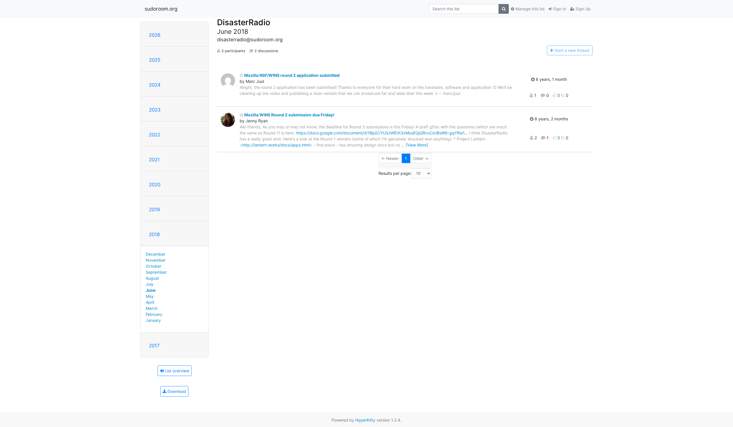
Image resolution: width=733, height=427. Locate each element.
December (155, 254)
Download (176, 391)
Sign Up (583, 8)
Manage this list (529, 8)
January (153, 320)
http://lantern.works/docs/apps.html (276, 144)
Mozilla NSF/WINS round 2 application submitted (291, 75)
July (149, 284)
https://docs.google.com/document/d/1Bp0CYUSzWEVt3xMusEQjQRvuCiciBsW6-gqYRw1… (382, 132)
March (151, 308)
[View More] (417, 144)
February (154, 314)
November (155, 260)
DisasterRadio (243, 22)
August (152, 278)
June (150, 290)
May (150, 296)
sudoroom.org (161, 9)
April (150, 302)
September (156, 272)
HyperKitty (365, 420)
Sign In (559, 8)
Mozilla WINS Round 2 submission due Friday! (288, 114)
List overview (176, 370)
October (153, 266)
